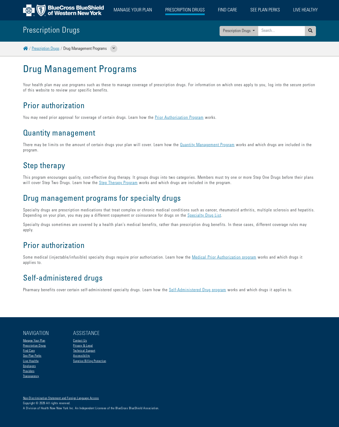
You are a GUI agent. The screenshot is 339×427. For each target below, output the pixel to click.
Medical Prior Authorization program (224, 257)
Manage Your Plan (34, 340)
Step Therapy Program (118, 183)
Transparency (31, 376)
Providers (29, 371)
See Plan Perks (32, 356)
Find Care (29, 350)
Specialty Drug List (204, 216)
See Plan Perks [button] (265, 10)
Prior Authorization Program (179, 118)
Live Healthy (31, 361)
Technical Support (84, 350)
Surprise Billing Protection (89, 361)
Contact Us (80, 340)
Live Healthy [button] (305, 10)
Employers (29, 366)
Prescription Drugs (237, 31)
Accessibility (81, 356)
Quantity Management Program (207, 145)
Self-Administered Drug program (197, 290)
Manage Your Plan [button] (133, 10)
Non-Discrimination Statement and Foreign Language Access (61, 398)
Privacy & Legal (83, 345)
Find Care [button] (227, 10)
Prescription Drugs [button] (185, 10)
